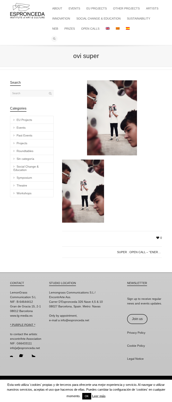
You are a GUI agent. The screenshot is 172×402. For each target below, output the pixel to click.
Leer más (99, 396)
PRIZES (69, 28)
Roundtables (25, 151)
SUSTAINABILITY (138, 18)
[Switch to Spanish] (128, 28)
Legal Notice (135, 358)
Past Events (24, 135)
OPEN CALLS (90, 28)
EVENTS (74, 8)
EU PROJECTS (96, 8)
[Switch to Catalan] (118, 28)
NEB (55, 28)
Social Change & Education (26, 168)
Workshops (24, 193)
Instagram (13, 353)
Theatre (22, 185)
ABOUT (57, 8)
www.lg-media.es (21, 315)
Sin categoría (25, 158)
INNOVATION (61, 18)
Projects (22, 143)
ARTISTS (152, 8)
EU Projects (24, 120)
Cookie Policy (136, 345)
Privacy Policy (136, 332)
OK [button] (87, 396)
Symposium (24, 177)
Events (21, 127)
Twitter (32, 353)
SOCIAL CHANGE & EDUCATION (98, 18)
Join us (137, 319)
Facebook (22, 353)
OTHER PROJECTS (126, 8)
